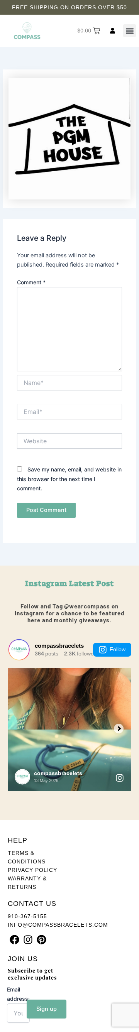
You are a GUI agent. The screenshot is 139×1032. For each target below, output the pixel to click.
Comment (31, 282)
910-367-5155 (27, 916)
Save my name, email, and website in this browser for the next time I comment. (69, 478)
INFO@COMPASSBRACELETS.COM (58, 925)
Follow (117, 649)
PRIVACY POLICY (32, 870)
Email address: (18, 994)
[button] (129, 30)
